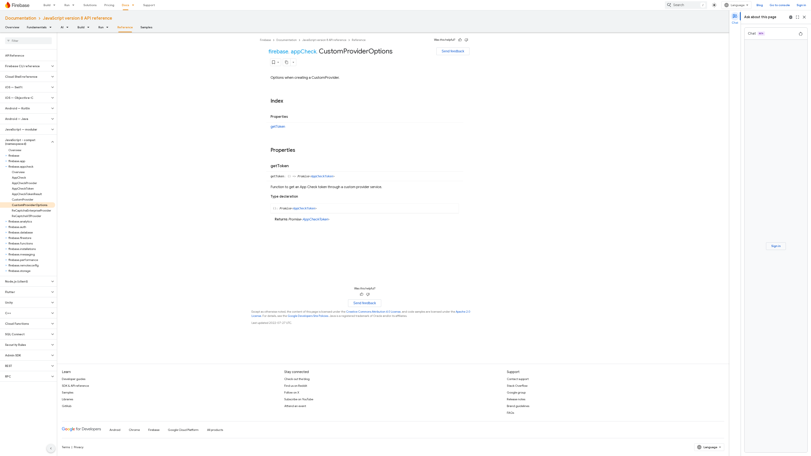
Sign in (801, 5)
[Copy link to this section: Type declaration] (302, 196)
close (804, 17)
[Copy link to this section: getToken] (293, 166)
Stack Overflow (517, 386)
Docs (125, 5)
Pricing (109, 5)
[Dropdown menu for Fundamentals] (52, 27)
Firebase (265, 40)
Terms (66, 447)
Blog (760, 5)
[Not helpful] (466, 40)
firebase (278, 51)
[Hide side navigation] (51, 448)
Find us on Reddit (295, 386)
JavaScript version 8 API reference (77, 18)
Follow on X (291, 392)
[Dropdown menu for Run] (74, 5)
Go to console (780, 5)
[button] (25, 66)
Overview (12, 27)
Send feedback (453, 51)
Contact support (518, 379)
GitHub (66, 406)
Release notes (516, 399)
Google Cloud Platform (183, 430)
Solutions (90, 5)
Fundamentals (37, 27)
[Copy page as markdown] (287, 62)
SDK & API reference (75, 386)
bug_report (790, 17)
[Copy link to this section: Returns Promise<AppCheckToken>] (334, 219)
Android (114, 430)
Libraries (67, 399)
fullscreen (797, 17)
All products (215, 430)
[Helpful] (460, 40)
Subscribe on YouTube (298, 399)
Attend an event (295, 406)
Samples (146, 27)
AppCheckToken (322, 176)
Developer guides (73, 379)
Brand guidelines (518, 406)
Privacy (78, 447)
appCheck (303, 51)
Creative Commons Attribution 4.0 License (373, 312)
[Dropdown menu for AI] (69, 27)
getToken (278, 127)
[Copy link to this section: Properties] (292, 116)
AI (62, 27)
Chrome (134, 430)
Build (47, 5)
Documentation (20, 18)
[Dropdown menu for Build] (55, 5)
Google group (516, 392)
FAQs (510, 413)
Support (149, 5)
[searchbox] (28, 40)
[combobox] (686, 5)
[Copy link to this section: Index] (287, 101)
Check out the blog (297, 379)
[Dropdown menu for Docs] (134, 5)
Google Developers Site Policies (308, 316)
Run (66, 5)
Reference (125, 27)
